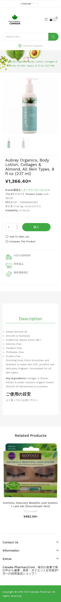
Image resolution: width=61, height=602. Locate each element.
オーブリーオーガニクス (36, 190)
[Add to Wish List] (30, 495)
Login (51, 19)
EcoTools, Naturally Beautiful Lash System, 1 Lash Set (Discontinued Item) (30, 504)
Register (47, 19)
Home (30, 57)
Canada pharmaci (40, 591)
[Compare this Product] (36, 495)
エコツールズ (30, 511)
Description (30, 318)
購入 (36, 227)
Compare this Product (22, 241)
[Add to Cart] (24, 495)
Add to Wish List (19, 236)
